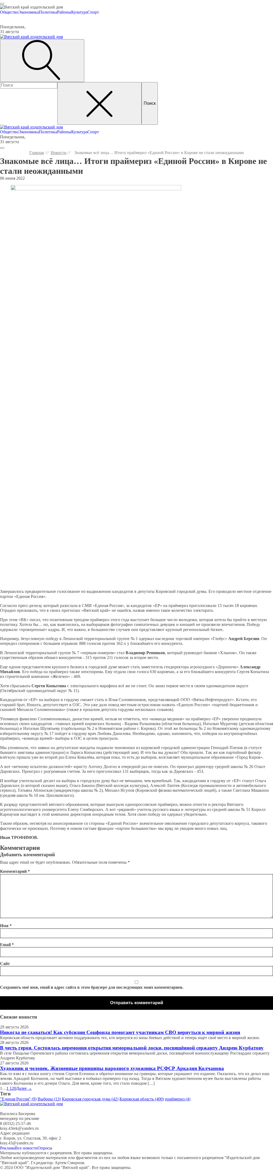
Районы (64, 12)
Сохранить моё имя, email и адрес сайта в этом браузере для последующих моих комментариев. (91, 987)
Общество (9, 12)
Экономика (28, 12)
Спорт (93, 12)
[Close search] (99, 103)
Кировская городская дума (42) (90, 1099)
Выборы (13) (49, 1099)
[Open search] (42, 60)
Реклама (7, 1148)
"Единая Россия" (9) (18, 1099)
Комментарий (15, 871)
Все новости (26, 1148)
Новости (58, 152)
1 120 (11, 1088)
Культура (79, 12)
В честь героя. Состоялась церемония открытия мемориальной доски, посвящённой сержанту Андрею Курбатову (132, 1048)
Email (7, 944)
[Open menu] (2, 4)
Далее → (24, 1088)
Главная (36, 152)
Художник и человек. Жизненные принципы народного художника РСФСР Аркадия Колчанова (112, 1068)
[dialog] (136, 10)
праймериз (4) (177, 1099)
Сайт (5, 963)
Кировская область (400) (141, 1099)
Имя (6, 925)
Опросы (45, 1148)
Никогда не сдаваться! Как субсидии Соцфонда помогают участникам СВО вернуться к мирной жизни (120, 1032)
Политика (48, 12)
